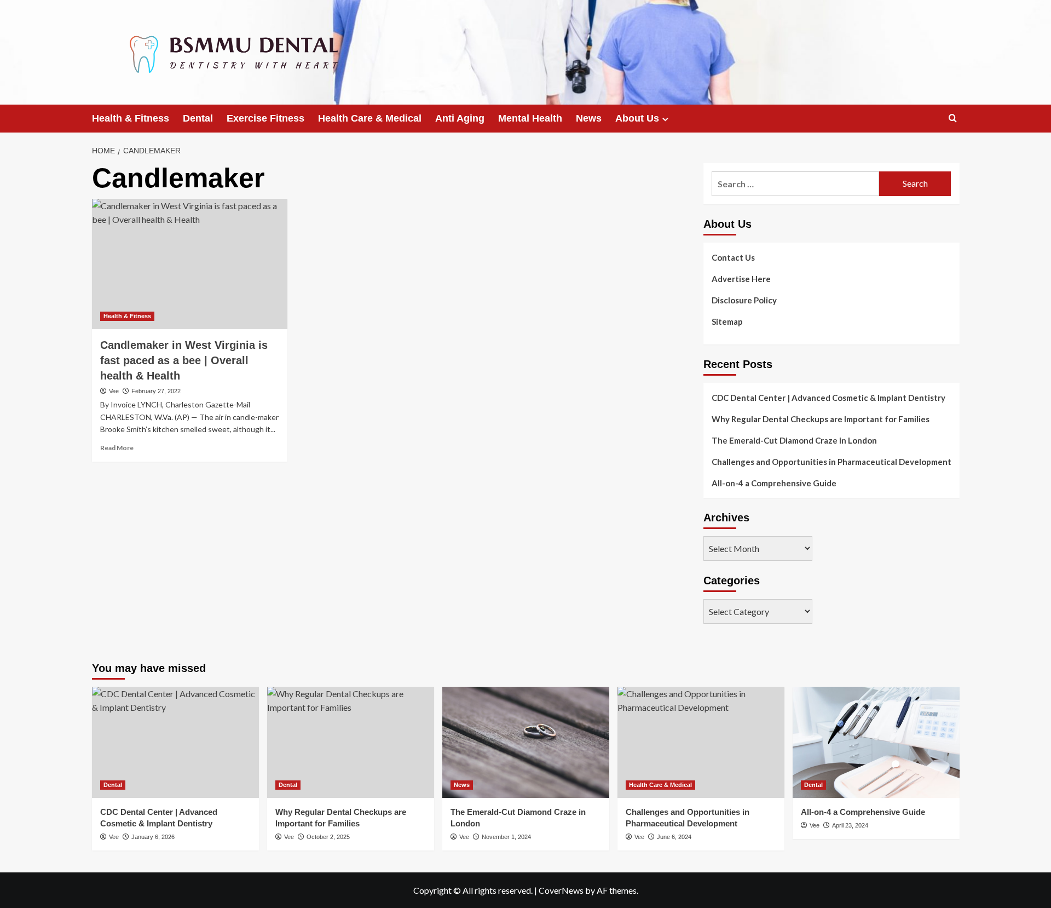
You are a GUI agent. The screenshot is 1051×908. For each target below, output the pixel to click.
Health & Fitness (130, 118)
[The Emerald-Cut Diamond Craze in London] (525, 742)
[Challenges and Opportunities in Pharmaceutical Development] (700, 742)
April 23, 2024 (850, 825)
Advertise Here (741, 279)
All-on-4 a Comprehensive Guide (774, 483)
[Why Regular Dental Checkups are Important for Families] (350, 742)
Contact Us (733, 257)
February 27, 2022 (156, 391)
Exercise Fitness (265, 118)
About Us (637, 118)
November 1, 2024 (506, 837)
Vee (114, 391)
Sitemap (727, 321)
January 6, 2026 (153, 837)
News (589, 118)
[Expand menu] (665, 119)
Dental (198, 118)
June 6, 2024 (674, 837)
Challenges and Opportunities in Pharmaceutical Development (831, 462)
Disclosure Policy (744, 300)
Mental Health (530, 118)
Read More (117, 448)
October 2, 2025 (328, 837)
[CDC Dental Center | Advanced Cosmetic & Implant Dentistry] (175, 742)
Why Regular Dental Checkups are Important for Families (820, 419)
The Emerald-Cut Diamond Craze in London (794, 440)
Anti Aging (459, 118)
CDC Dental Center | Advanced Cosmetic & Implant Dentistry (828, 398)
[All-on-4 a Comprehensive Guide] (876, 742)
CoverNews (561, 890)
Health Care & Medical (369, 118)
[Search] (953, 118)
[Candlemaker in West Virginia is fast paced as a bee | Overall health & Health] (189, 264)
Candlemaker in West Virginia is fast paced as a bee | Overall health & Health (184, 360)
